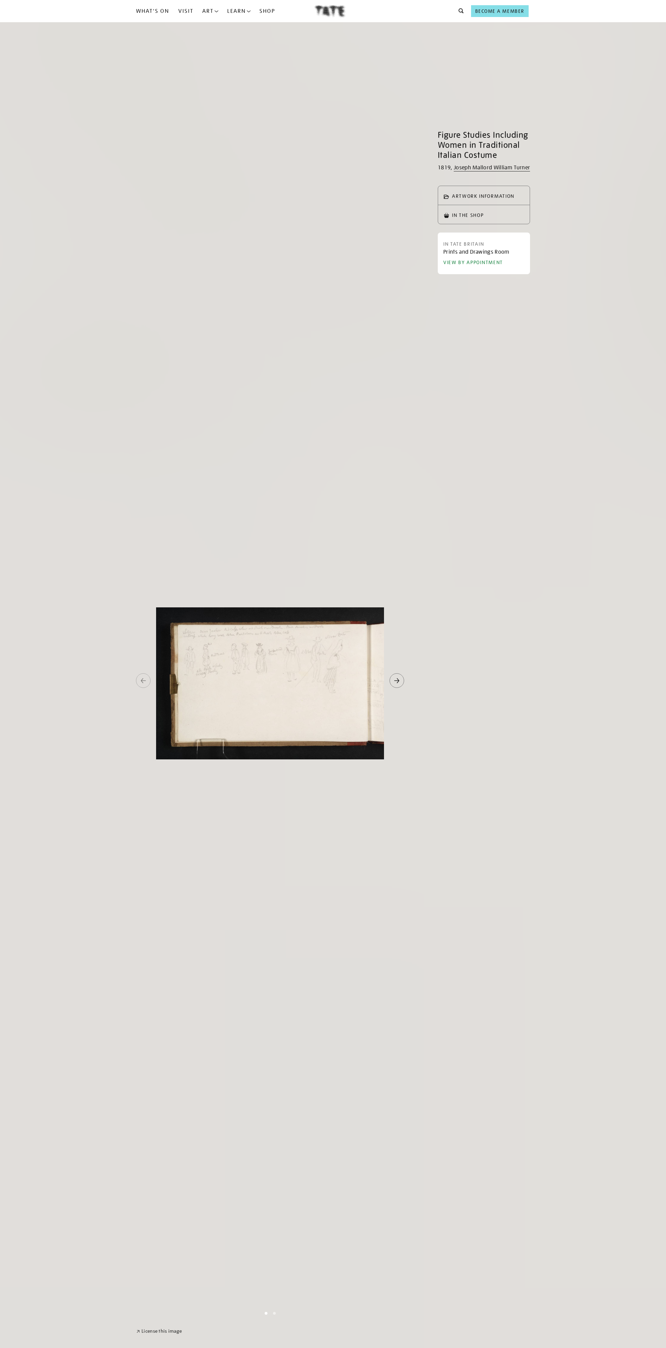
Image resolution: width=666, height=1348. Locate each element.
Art (208, 11)
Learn (236, 11)
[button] (459, 11)
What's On (152, 11)
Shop (267, 11)
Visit (186, 11)
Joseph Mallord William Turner (492, 167)
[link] (159, 1331)
